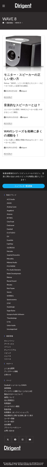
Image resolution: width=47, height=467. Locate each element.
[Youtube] (30, 439)
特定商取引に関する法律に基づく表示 (18, 415)
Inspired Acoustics (13, 255)
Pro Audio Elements (14, 270)
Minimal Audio (12, 262)
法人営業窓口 (9, 400)
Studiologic (11, 307)
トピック (7, 353)
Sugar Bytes (11, 311)
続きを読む (8, 97)
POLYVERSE (11, 266)
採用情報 (7, 388)
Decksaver (10, 225)
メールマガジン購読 (11, 406)
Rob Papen (11, 288)
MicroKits (10, 259)
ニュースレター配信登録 (23, 186)
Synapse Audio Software (15, 314)
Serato (9, 292)
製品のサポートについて (13, 394)
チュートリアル (10, 350)
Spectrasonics (12, 299)
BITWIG (10, 218)
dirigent (24, 91)
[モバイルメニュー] (3, 6)
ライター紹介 (9, 421)
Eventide (10, 240)
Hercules (10, 251)
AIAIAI (9, 203)
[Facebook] (15, 439)
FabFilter (10, 244)
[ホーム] (3, 23)
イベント (7, 347)
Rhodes (9, 285)
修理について (9, 397)
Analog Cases (11, 207)
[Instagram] (22, 439)
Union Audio (11, 325)
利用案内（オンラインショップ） (17, 412)
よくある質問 (9, 368)
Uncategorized (12, 329)
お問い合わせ (9, 431)
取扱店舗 (7, 409)
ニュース (7, 356)
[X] (8, 439)
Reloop (9, 277)
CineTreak (10, 222)
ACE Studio (11, 199)
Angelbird (10, 211)
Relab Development (14, 273)
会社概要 (7, 424)
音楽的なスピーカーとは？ (22, 105)
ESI (8, 236)
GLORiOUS (11, 248)
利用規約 (7, 403)
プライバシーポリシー (12, 427)
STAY (9, 303)
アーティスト (9, 344)
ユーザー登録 (9, 418)
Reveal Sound (11, 281)
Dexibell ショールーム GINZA (15, 385)
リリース (7, 359)
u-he (8, 322)
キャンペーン (9, 341)
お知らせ (7, 374)
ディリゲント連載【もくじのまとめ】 (18, 391)
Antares (9, 214)
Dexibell (10, 229)
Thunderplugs (12, 318)
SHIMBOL (10, 296)
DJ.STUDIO (11, 233)
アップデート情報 (11, 371)
